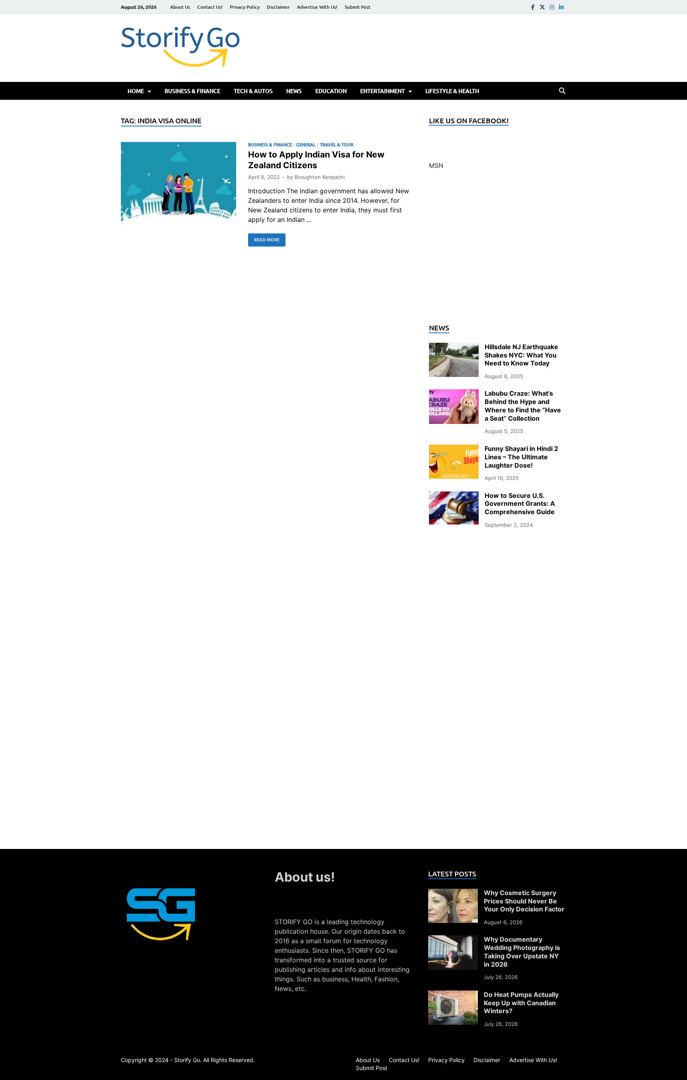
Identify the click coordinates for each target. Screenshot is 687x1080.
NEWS (294, 91)
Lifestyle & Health (452, 91)
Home (136, 91)
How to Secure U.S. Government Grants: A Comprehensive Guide (520, 503)
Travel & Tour (336, 144)
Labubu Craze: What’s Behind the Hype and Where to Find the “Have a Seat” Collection (523, 405)
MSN (436, 165)
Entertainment (382, 91)
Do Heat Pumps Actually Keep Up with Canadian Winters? (521, 1003)
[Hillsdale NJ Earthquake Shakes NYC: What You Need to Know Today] (454, 348)
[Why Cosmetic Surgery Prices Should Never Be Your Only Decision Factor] (453, 893)
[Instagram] (552, 7)
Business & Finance (192, 91)
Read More (263, 238)
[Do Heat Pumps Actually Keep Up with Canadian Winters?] (453, 995)
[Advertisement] (497, 251)
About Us (180, 7)
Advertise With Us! (317, 7)
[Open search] (562, 91)
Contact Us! (210, 7)
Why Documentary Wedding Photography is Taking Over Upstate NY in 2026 (522, 951)
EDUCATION (331, 91)
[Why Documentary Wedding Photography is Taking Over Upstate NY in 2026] (453, 940)
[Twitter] (542, 7)
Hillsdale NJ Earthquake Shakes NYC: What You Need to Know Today (521, 355)
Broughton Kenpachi (320, 177)
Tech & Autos (253, 91)
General (306, 144)
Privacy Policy (245, 7)
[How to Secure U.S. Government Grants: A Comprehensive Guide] (454, 496)
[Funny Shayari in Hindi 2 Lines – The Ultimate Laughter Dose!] (454, 449)
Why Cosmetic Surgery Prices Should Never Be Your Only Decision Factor (524, 901)
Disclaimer (278, 7)
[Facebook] (533, 7)
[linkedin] (561, 7)
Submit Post (358, 7)
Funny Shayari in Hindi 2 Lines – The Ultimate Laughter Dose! (521, 457)
